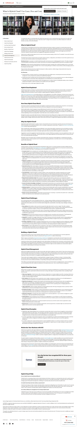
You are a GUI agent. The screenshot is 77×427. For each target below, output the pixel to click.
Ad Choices (28, 419)
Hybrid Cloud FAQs (7, 63)
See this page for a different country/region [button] (52, 14)
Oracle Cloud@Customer (49, 338)
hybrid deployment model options (40, 147)
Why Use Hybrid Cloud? (8, 47)
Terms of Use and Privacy (14, 419)
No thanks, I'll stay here (62, 11)
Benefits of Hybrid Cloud (8, 49)
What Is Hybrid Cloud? (8, 41)
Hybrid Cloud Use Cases (8, 57)
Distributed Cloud (19, 6)
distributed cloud (70, 331)
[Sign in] (71, 3)
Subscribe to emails (38, 419)
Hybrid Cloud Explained (8, 43)
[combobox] (38, 2)
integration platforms (48, 235)
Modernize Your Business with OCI (10, 61)
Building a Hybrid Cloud (8, 53)
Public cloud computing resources (27, 94)
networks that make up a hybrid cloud (40, 238)
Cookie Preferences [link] (22, 419)
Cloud (13, 6)
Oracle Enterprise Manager (30, 334)
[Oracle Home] (9, 3)
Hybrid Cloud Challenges (8, 51)
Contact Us (51, 419)
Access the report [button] (42, 364)
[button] (3, 3)
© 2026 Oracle (5, 419)
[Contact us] (73, 3)
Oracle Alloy (31, 345)
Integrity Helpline (45, 419)
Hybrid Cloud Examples (8, 59)
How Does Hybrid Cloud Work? (10, 45)
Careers (32, 419)
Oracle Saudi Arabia (6, 6)
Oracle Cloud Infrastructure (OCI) (67, 329)
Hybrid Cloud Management (9, 55)
